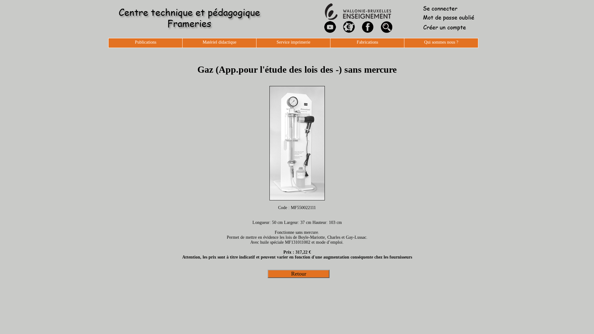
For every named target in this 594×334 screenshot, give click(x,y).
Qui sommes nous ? (441, 42)
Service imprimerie (293, 42)
